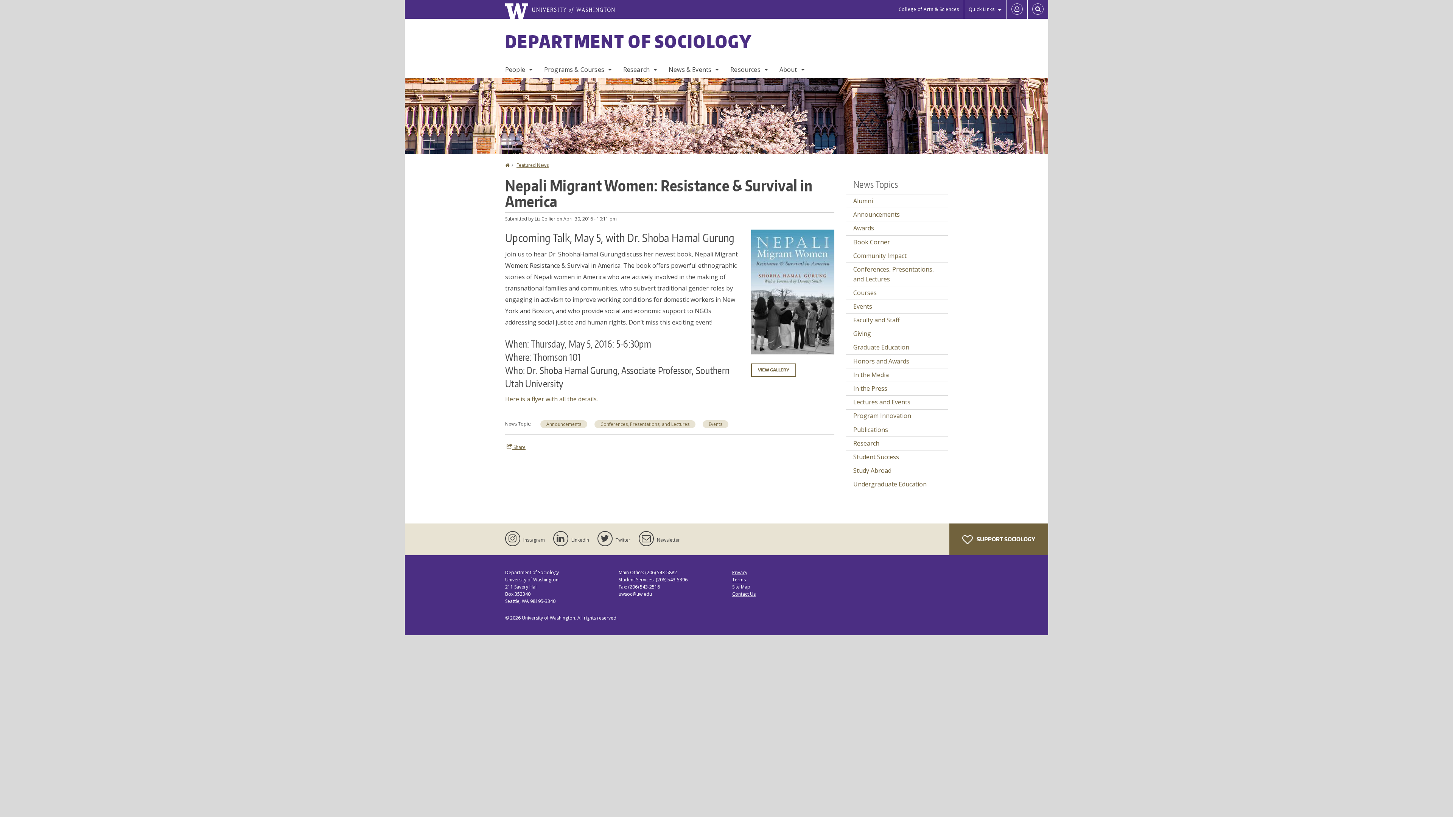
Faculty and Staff (876, 320)
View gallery (773, 370)
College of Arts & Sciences (929, 9)
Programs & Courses (574, 69)
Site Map (741, 587)
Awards (863, 228)
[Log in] (1017, 9)
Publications (870, 430)
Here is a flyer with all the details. (551, 399)
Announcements (563, 424)
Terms (739, 579)
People (515, 69)
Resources (745, 69)
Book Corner (871, 242)
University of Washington (548, 618)
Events (715, 424)
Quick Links (982, 9)
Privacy (739, 572)
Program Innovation (882, 416)
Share (519, 447)
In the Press (870, 388)
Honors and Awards (881, 361)
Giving (862, 333)
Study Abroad (872, 470)
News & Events (690, 69)
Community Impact (880, 256)
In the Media (871, 375)
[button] (792, 291)
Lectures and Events (881, 402)
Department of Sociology (628, 41)
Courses (865, 293)
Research (636, 69)
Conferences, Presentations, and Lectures (644, 424)
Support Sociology (1005, 539)
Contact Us (744, 594)
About (788, 69)
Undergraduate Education (890, 484)
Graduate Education (881, 347)
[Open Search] (1038, 9)
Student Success (876, 457)
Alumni (863, 201)
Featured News (532, 165)
